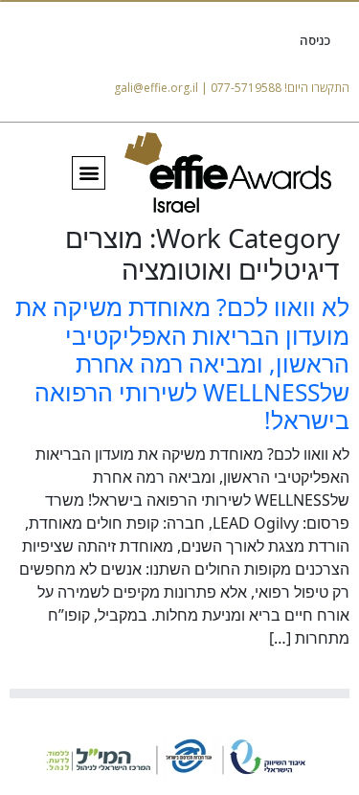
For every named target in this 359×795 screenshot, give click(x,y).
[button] (88, 173)
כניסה (315, 40)
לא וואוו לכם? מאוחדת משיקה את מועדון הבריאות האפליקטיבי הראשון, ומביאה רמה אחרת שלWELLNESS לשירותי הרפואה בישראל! (182, 363)
